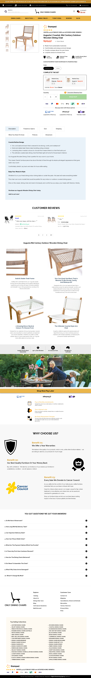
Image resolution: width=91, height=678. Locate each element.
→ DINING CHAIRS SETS (16, 644)
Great (17, 218)
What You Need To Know (16, 135)
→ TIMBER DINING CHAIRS (17, 659)
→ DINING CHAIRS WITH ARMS (18, 646)
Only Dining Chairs (29, 676)
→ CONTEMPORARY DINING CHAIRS (20, 638)
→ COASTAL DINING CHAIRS (55, 627)
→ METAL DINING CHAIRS (55, 653)
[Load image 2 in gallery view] (7, 33)
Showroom (48, 135)
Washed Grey (49, 69)
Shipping (58, 129)
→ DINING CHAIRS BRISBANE (18, 640)
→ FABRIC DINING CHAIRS (55, 646)
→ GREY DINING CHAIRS (16, 634)
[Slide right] (35, 42)
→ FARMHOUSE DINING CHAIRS (18, 648)
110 (51, 235)
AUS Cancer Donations (40, 605)
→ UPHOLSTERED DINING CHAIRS (57, 659)
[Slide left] (13, 42)
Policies (34, 135)
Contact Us (63, 595)
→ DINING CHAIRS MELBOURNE (56, 640)
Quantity (46, 92)
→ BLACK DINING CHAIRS (55, 632)
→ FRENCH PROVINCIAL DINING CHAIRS (21, 629)
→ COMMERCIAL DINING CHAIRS (56, 636)
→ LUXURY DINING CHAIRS (17, 653)
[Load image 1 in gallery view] (7, 26)
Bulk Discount (37, 608)
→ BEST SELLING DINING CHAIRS (19, 636)
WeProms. (60, 676)
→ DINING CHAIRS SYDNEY (55, 644)
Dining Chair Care (38, 600)
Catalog (35, 595)
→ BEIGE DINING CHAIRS (54, 634)
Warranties (63, 603)
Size (45, 129)
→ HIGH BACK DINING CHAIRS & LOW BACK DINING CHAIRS (26, 651)
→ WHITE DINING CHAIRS (17, 632)
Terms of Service (65, 605)
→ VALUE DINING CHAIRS (54, 648)
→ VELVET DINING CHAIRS (17, 627)
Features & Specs (29, 129)
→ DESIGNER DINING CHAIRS (56, 638)
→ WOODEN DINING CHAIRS (55, 625)
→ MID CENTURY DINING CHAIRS (57, 630)
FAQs (61, 610)
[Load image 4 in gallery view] (7, 45)
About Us (36, 598)
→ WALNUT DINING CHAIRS (17, 650)
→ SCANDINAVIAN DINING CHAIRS (57, 629)
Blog (34, 603)
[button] (16, 11)
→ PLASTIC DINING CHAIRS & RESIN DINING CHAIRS (24, 657)
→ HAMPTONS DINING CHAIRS (56, 650)
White (57, 68)
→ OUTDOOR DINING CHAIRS (56, 655)
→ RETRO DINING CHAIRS (55, 657)
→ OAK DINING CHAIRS (16, 655)
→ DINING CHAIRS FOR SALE (18, 642)
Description (12, 129)
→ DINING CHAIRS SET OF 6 (55, 642)
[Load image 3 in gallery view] (7, 39)
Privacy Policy (64, 608)
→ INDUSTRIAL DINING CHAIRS (56, 651)
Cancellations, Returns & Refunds (70, 600)
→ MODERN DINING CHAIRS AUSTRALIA (21, 630)
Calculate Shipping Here (74, 92)
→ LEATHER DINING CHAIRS (17, 625)
